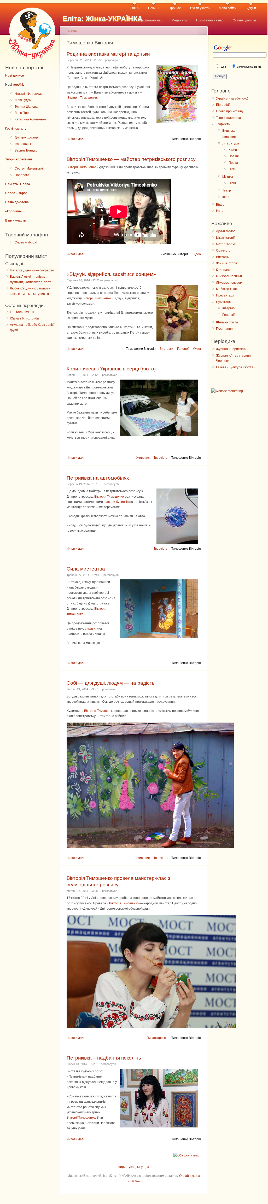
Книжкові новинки (229, 276)
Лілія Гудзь (23, 100)
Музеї (197, 349)
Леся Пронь (23, 113)
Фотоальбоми (226, 244)
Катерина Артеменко (30, 119)
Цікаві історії (225, 238)
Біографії (223, 105)
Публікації (223, 302)
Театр (226, 190)
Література (230, 143)
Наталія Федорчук (28, 94)
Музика (227, 176)
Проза (233, 163)
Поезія (234, 156)
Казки (233, 150)
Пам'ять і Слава (17, 184)
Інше (225, 197)
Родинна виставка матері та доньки (108, 54)
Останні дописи (244, 20)
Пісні (232, 183)
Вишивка (228, 130)
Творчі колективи (18, 159)
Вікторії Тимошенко (97, 298)
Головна (72, 30)
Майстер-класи (227, 289)
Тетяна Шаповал (27, 106)
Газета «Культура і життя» (235, 367)
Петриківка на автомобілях (98, 478)
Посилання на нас (209, 20)
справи (90, 628)
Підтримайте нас (149, 20)
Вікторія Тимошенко (82, 98)
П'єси (232, 169)
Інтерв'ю (228, 308)
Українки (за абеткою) (232, 98)
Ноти (220, 211)
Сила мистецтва (86, 569)
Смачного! (223, 250)
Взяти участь (199, 8)
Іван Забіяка (24, 144)
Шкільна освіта (227, 322)
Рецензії (228, 315)
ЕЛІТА (134, 8)
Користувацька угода (133, 1167)
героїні (18, 84)
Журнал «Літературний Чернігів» (233, 358)
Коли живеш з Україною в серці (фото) (111, 368)
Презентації (225, 295)
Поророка (22, 175)
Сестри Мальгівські (29, 168)
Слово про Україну (229, 111)
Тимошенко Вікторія (186, 139)
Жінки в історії (226, 263)
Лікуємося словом (229, 282)
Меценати (179, 20)
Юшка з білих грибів (24, 318)
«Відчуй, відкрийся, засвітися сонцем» (111, 274)
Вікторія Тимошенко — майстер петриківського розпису (131, 159)
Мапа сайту (227, 8)
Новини (153, 8)
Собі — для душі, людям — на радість (111, 683)
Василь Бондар (26, 150)
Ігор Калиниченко (23, 312)
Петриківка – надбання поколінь (104, 1058)
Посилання (224, 328)
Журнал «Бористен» (231, 349)
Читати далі (75, 139)
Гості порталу (15, 128)
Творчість (160, 458)
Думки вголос (225, 231)
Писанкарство (157, 1038)
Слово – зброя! (26, 242)
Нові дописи (14, 75)
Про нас (175, 8)
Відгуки (251, 8)
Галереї (183, 349)
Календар (223, 270)
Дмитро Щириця (27, 137)
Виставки (166, 349)
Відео (197, 254)
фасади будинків (116, 502)
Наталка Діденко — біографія (32, 270)
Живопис (143, 458)
